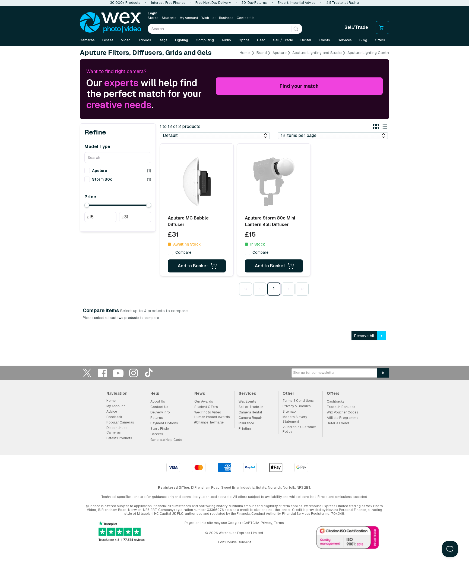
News (199, 393)
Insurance (246, 423)
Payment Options (164, 423)
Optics (244, 40)
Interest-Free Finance (168, 2)
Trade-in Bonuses (341, 407)
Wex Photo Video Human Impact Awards (212, 414)
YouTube (118, 372)
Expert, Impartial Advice (296, 2)
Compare (183, 252)
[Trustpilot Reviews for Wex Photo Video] (122, 531)
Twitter (87, 372)
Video (126, 40)
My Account (189, 18)
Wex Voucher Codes (342, 412)
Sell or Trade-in (251, 407)
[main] (234, 199)
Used (261, 40)
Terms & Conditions (298, 401)
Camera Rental (250, 412)
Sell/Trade (356, 27)
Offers (380, 40)
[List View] (384, 127)
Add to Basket (193, 265)
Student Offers (206, 407)
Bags (163, 40)
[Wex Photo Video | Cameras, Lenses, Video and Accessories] (110, 22)
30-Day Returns (254, 2)
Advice (111, 411)
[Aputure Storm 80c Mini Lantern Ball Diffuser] (273, 181)
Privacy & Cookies (297, 406)
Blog (363, 40)
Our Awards (203, 401)
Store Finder (160, 429)
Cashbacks (335, 401)
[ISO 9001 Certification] (347, 538)
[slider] (86, 205)
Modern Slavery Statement (295, 419)
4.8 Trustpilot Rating (342, 2)
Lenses (107, 40)
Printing (245, 429)
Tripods (144, 40)
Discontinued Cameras (117, 430)
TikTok (149, 372)
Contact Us (246, 18)
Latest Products (119, 438)
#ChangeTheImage (209, 422)
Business (226, 18)
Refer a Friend (338, 423)
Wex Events (247, 401)
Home (245, 53)
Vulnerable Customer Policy (299, 429)
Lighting (181, 40)
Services (345, 40)
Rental (305, 40)
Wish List (208, 18)
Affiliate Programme (342, 418)
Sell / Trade (283, 40)
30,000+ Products (125, 2)
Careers (156, 434)
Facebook (102, 372)
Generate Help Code (166, 440)
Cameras (87, 40)
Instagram (133, 372)
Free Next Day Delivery (213, 2)
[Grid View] (376, 127)
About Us (157, 401)
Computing (205, 40)
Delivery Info (160, 412)
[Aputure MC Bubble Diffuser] (196, 181)
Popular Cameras (120, 422)
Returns (156, 418)
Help (154, 393)
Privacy (266, 523)
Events (324, 40)
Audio (226, 40)
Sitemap (289, 411)
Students (169, 18)
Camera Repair (250, 418)
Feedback (114, 417)
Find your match (299, 86)
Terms (279, 523)
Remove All (364, 336)
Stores (153, 18)
